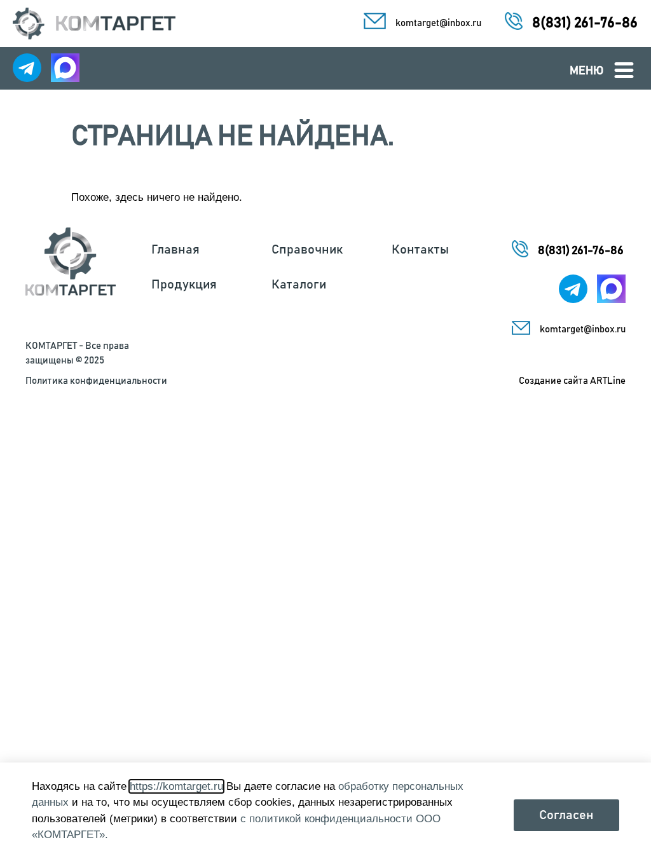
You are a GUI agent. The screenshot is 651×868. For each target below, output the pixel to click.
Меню (586, 71)
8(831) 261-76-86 (585, 23)
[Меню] (624, 70)
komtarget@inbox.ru (438, 23)
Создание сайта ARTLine (572, 381)
